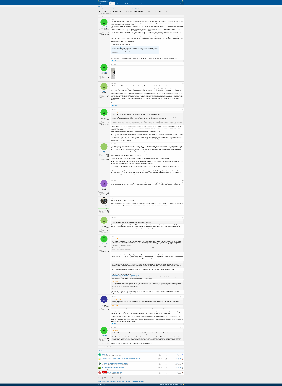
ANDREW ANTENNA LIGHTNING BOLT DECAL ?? (115, 363)
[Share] (181, 19)
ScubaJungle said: (116, 299)
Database (134, 3)
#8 (183, 217)
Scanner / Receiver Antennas (117, 369)
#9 (183, 236)
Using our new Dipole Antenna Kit (120, 47)
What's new (119, 3)
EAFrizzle (179, 369)
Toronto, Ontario (106, 194)
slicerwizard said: (115, 262)
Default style (102, 384)
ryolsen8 (179, 355)
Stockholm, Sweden (105, 99)
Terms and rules (168, 384)
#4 (183, 109)
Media (127, 3)
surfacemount (105, 355)
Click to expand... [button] (147, 124)
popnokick (104, 205)
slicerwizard (104, 188)
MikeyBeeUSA (105, 360)
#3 (183, 83)
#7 (183, 198)
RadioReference (103, 3)
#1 (183, 19)
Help (181, 384)
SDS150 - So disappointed (114, 372)
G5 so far (104, 354)
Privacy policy (176, 384)
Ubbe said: (114, 112)
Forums (112, 3)
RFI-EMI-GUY (104, 364)
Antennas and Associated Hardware (121, 360)
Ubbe (104, 91)
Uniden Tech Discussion (116, 373)
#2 (183, 64)
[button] (108, 3)
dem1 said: (114, 330)
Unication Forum (118, 355)
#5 (183, 143)
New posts (100, 6)
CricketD (104, 373)
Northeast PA (106, 214)
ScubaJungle (101, 13)
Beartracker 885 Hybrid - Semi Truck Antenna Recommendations (121, 358)
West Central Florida (105, 34)
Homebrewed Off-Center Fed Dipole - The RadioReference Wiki (127, 202)
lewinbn (103, 369)
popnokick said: (115, 220)
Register (141, 3)
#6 (183, 180)
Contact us (161, 384)
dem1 (104, 304)
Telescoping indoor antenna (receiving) (113, 367)
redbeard (179, 359)
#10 (183, 296)
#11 (183, 327)
